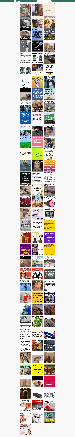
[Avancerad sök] (50, 1)
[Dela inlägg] (54, 3)
